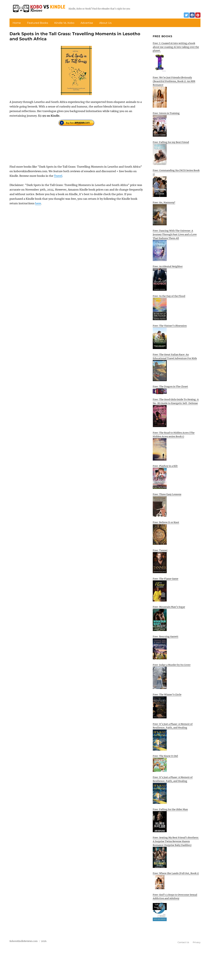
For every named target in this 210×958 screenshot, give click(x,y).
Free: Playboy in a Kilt (165, 465)
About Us (105, 22)
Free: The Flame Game (165, 578)
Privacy (196, 942)
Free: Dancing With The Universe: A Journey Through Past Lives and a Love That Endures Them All (175, 234)
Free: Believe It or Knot (166, 522)
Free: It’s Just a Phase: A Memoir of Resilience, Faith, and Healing (173, 726)
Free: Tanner (160, 550)
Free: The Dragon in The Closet (170, 386)
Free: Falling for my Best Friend (171, 142)
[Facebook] (192, 15)
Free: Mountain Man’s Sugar (169, 606)
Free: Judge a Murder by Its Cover (171, 664)
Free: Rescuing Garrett (165, 636)
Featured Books (37, 22)
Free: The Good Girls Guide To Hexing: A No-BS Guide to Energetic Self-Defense (176, 401)
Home (17, 22)
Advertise (87, 22)
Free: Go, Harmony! (164, 202)
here (38, 203)
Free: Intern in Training (166, 113)
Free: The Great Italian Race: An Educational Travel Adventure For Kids (175, 356)
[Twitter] (186, 15)
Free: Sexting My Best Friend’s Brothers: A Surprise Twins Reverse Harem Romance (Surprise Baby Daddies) (176, 841)
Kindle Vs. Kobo (64, 22)
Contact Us (183, 942)
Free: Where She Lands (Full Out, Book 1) (176, 873)
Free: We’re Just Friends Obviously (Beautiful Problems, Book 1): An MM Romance (174, 81)
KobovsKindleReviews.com (24, 941)
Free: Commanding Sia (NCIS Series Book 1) (176, 172)
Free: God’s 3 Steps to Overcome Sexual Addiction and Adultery (175, 896)
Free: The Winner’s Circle (167, 694)
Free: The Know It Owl (165, 756)
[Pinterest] (197, 15)
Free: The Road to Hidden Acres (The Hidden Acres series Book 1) (174, 434)
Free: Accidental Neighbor (168, 266)
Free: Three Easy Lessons (167, 494)
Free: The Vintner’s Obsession (170, 325)
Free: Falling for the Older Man (170, 809)
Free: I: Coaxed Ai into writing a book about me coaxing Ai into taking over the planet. (176, 47)
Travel (58, 175)
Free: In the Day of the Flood (169, 296)
